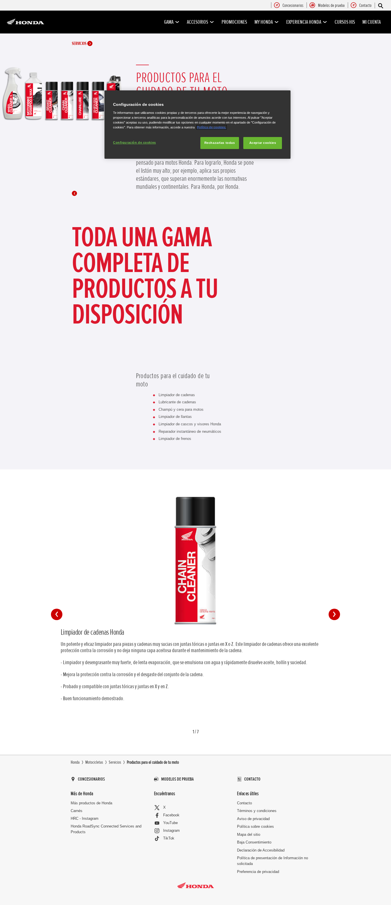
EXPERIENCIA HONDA (303, 22)
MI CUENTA (371, 22)
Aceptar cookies (262, 142)
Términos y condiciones (257, 811)
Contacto (244, 803)
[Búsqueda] (380, 6)
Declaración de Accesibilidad (261, 850)
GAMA (168, 22)
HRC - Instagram (84, 818)
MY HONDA (263, 22)
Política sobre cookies (255, 826)
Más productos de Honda (91, 803)
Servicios (79, 43)
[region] (197, 124)
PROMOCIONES (234, 22)
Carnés (76, 811)
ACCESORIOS (197, 22)
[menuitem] (293, 6)
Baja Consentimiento (254, 842)
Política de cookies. (211, 127)
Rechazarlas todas (219, 142)
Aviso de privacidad (253, 819)
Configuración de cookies (134, 142)
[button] (56, 614)
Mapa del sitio (248, 834)
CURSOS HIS (345, 22)
